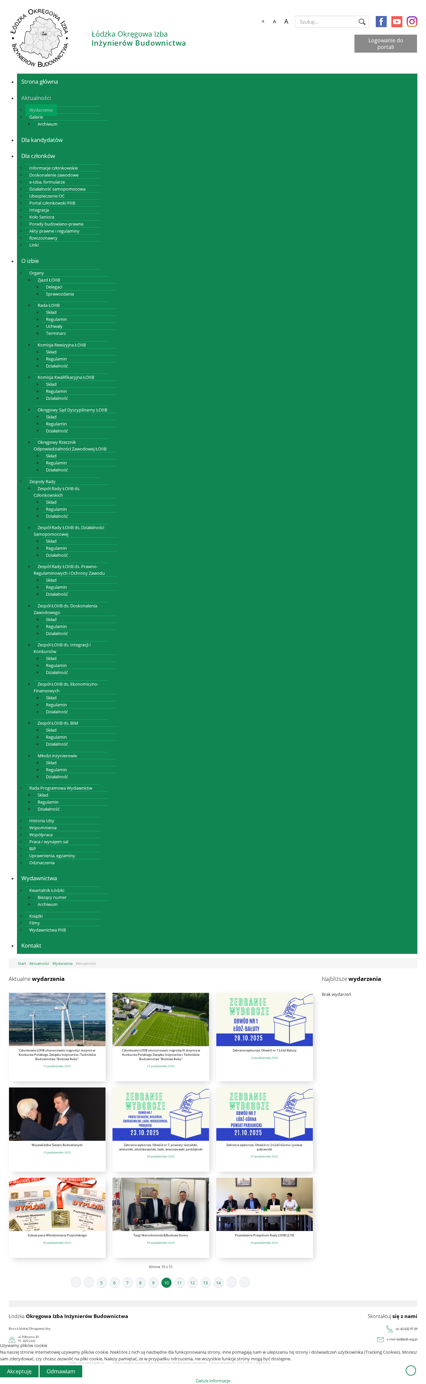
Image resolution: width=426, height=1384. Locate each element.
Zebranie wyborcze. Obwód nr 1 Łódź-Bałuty (265, 1050)
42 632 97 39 (408, 1329)
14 (218, 1283)
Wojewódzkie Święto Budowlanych (57, 1145)
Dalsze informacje (213, 1381)
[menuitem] (40, 81)
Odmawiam (61, 1371)
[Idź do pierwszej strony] (76, 1282)
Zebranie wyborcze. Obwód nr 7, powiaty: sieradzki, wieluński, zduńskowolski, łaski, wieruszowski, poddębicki (161, 1147)
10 (166, 1283)
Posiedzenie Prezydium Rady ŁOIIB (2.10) (264, 1235)
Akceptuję (19, 1371)
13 (205, 1283)
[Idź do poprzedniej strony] (89, 1282)
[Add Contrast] (251, 21)
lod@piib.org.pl (406, 1339)
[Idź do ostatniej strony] (244, 1282)
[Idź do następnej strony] (231, 1282)
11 (179, 1283)
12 (192, 1283)
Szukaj (362, 21)
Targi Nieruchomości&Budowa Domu (160, 1235)
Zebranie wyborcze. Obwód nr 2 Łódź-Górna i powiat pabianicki (264, 1147)
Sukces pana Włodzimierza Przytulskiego (57, 1235)
